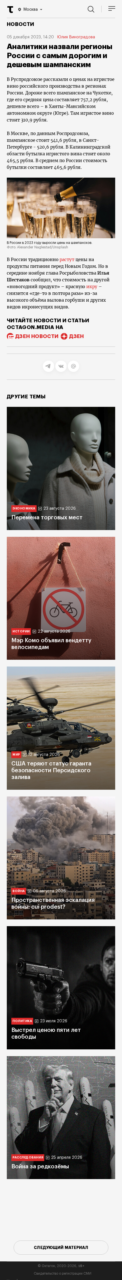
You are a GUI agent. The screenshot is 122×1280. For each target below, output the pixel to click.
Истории (21, 631)
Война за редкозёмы (40, 1166)
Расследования (27, 1157)
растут (66, 259)
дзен (76, 336)
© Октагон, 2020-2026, (61, 1266)
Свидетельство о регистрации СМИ (62, 1273)
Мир (16, 754)
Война (18, 891)
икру (91, 286)
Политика (22, 1021)
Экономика (23, 508)
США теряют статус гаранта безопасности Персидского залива (51, 770)
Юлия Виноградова (76, 37)
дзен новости (36, 336)
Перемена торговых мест (47, 517)
